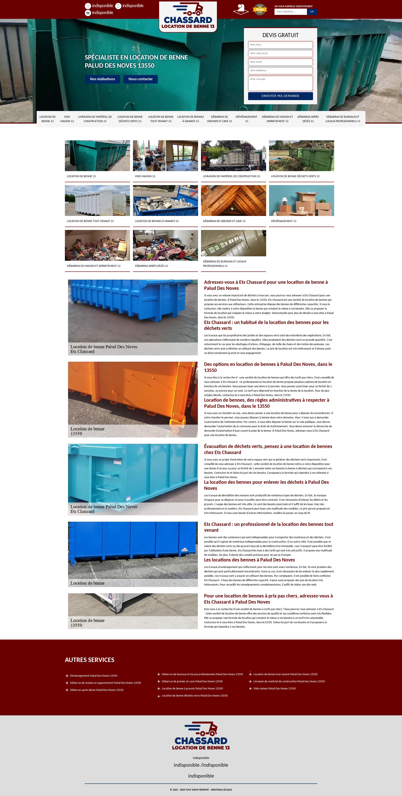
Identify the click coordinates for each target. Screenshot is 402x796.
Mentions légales (221, 790)
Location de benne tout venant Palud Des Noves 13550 (285, 674)
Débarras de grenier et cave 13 (219, 119)
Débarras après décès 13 (308, 119)
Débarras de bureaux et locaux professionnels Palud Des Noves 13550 (202, 674)
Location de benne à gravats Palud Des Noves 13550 (192, 688)
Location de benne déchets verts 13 (130, 119)
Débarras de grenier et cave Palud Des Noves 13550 (192, 681)
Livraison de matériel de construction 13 (95, 119)
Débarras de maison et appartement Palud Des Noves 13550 (105, 683)
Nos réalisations (102, 79)
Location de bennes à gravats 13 (190, 119)
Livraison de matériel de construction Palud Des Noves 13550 (289, 681)
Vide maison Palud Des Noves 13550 (275, 688)
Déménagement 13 (246, 119)
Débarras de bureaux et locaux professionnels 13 (343, 119)
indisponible (102, 6)
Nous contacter (141, 79)
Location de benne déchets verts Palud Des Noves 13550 (195, 695)
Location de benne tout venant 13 (160, 119)
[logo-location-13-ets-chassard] (188, 16)
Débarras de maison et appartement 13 (277, 119)
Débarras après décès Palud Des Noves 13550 (96, 690)
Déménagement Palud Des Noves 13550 (93, 675)
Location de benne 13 (48, 119)
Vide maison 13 (67, 119)
